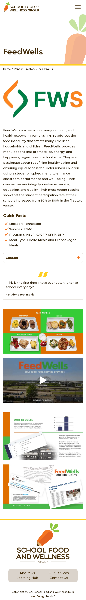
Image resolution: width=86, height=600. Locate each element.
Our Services (59, 573)
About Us (27, 573)
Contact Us (59, 578)
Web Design (38, 596)
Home (7, 69)
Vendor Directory (24, 69)
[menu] (78, 7)
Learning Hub (27, 578)
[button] (43, 380)
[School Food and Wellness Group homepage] (21, 7)
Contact (12, 258)
